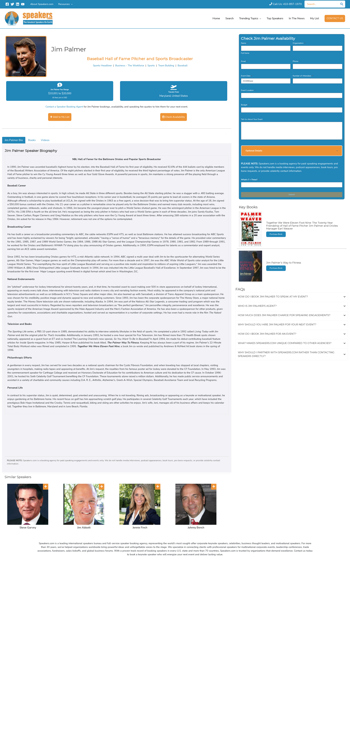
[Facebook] (7, 4)
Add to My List (60, 117)
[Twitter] (12, 4)
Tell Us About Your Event (251, 119)
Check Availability (174, 117)
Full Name (245, 53)
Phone (296, 61)
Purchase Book (276, 234)
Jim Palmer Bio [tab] (14, 140)
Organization (299, 43)
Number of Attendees (303, 76)
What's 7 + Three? (250, 179)
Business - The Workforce (129, 65)
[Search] (341, 4)
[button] (71, 4)
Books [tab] (32, 140)
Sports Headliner (102, 65)
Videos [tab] (45, 140)
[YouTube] (22, 4)
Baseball (182, 65)
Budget (245, 105)
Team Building (166, 65)
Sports (151, 65)
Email (244, 61)
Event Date (246, 76)
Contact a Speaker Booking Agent (64, 106)
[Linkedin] (17, 4)
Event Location (248, 90)
